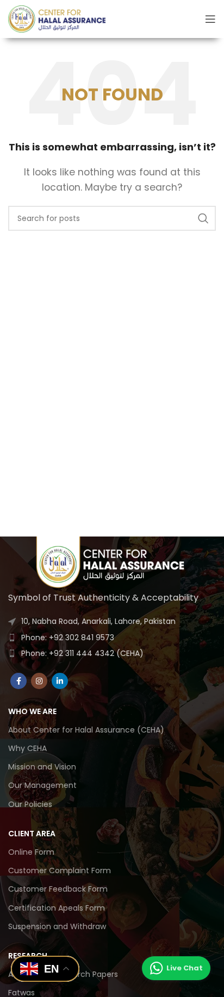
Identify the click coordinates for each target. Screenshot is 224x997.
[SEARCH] (203, 218)
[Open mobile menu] (210, 19)
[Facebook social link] (18, 681)
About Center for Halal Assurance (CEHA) (86, 729)
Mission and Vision (42, 766)
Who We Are (32, 711)
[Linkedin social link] (60, 681)
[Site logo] (56, 18)
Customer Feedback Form (58, 889)
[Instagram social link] (39, 681)
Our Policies (30, 804)
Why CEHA (27, 748)
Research (27, 955)
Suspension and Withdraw (57, 926)
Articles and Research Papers (63, 974)
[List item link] (112, 637)
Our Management (42, 785)
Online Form (31, 852)
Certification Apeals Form (56, 908)
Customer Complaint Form (59, 870)
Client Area (31, 833)
